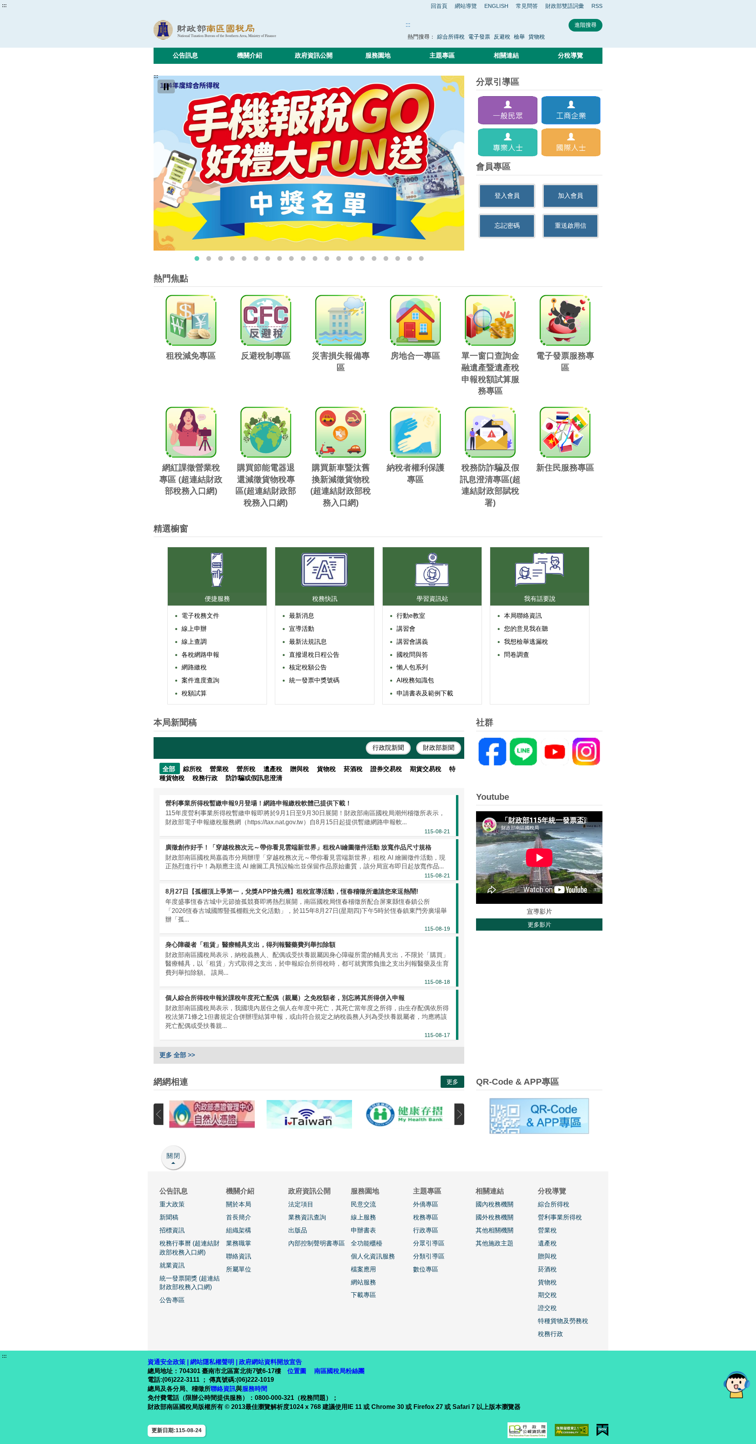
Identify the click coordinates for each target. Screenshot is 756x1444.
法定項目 (300, 1204)
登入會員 (507, 195)
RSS (596, 6)
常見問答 (527, 6)
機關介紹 (249, 55)
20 (421, 258)
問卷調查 (516, 654)
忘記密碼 (507, 225)
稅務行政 (550, 1334)
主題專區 (442, 55)
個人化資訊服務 (373, 1256)
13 (339, 258)
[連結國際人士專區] (571, 142)
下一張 (459, 1114)
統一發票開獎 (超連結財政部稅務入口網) (189, 1283)
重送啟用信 (570, 225)
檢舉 (519, 36)
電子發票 (479, 36)
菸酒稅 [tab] (354, 769)
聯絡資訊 (238, 1256)
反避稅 (502, 36)
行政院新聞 (388, 747)
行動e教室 (411, 615)
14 (350, 258)
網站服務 (363, 1282)
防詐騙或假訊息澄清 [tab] (254, 778)
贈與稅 (547, 1256)
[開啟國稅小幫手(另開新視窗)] (736, 1384)
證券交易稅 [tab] (387, 769)
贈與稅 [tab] (300, 769)
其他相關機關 (494, 1230)
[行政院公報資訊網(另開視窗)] (527, 1430)
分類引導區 (429, 1256)
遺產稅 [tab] (273, 769)
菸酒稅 (547, 1269)
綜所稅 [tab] (193, 769)
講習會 (406, 628)
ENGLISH (496, 6)
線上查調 (194, 641)
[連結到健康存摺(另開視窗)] (406, 1114)
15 (362, 258)
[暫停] (166, 86)
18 (398, 258)
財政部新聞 (438, 747)
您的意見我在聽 (526, 628)
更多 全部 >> (177, 1055)
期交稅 (547, 1295)
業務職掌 (238, 1243)
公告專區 (172, 1300)
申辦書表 (363, 1230)
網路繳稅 (194, 667)
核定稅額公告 (308, 667)
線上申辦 (194, 628)
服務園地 (378, 55)
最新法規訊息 (308, 641)
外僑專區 (425, 1204)
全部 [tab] (170, 769)
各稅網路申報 (200, 654)
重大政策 (172, 1204)
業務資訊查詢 (307, 1217)
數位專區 (425, 1269)
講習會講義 (412, 641)
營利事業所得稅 (560, 1217)
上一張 (158, 1114)
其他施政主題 (494, 1243)
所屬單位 (238, 1269)
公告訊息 (185, 55)
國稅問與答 (412, 654)
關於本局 (238, 1204)
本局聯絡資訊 (523, 615)
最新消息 (301, 615)
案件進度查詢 (200, 680)
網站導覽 (466, 6)
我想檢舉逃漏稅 (526, 641)
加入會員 (570, 195)
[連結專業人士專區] (507, 142)
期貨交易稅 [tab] (426, 769)
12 (327, 258)
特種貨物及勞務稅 (563, 1321)
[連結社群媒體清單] (539, 751)
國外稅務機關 (494, 1217)
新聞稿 (168, 1217)
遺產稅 (547, 1243)
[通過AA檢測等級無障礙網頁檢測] (572, 1430)
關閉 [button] (174, 1155)
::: (4, 5)
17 (386, 258)
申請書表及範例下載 (425, 693)
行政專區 (425, 1230)
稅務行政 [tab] (206, 778)
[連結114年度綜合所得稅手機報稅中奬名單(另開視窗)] (309, 163)
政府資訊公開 (314, 55)
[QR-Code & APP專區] (539, 1116)
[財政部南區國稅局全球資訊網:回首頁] (243, 30)
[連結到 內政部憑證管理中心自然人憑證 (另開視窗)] (212, 1114)
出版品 (297, 1230)
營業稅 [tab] (220, 769)
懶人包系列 (412, 667)
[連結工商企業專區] (571, 110)
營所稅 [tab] (247, 769)
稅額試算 (194, 693)
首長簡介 (238, 1217)
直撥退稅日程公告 (314, 654)
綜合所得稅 (451, 36)
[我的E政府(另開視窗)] (602, 1430)
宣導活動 (301, 628)
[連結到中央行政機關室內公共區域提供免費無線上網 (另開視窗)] (309, 1114)
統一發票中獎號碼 (314, 680)
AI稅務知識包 (415, 680)
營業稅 (547, 1230)
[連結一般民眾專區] (507, 110)
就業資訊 (172, 1265)
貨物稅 (536, 36)
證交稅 (547, 1308)
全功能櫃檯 (366, 1243)
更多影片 (539, 924)
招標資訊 (172, 1230)
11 (315, 258)
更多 (452, 1081)
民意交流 (363, 1204)
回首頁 (439, 6)
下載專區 (363, 1295)
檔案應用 (363, 1269)
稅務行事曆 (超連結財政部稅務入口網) (189, 1248)
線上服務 (363, 1217)
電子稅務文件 (200, 615)
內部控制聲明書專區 (316, 1243)
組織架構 (238, 1230)
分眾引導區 (429, 1243)
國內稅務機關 (494, 1204)
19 (409, 258)
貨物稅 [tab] (327, 769)
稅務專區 (425, 1217)
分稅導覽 (570, 55)
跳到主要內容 (21, 5)
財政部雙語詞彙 (564, 6)
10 (303, 258)
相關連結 (506, 55)
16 (374, 258)
